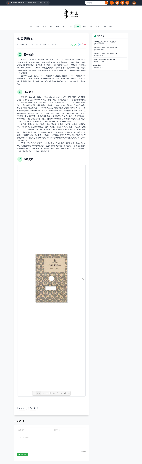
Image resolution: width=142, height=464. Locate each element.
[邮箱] (127, 3)
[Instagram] (117, 3)
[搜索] (106, 2)
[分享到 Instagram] (84, 44)
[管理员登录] (134, 3)
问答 (104, 26)
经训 (110, 26)
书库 (77, 26)
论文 (97, 26)
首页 (31, 26)
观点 (51, 26)
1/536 (38, 393)
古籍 (91, 26)
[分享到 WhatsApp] (75, 44)
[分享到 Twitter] (79, 44)
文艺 (64, 26)
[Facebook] (122, 3)
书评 (44, 26)
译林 (57, 26)
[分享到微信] (71, 44)
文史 (71, 26)
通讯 (84, 26)
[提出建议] (112, 3)
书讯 (37, 26)
